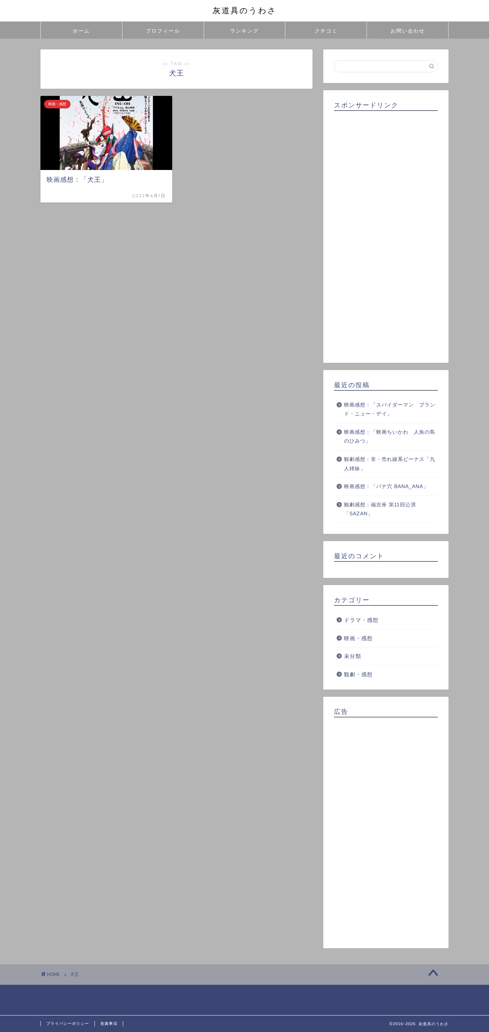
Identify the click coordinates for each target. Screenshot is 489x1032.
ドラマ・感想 (361, 620)
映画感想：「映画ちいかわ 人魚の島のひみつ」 (389, 436)
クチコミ (326, 31)
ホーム (81, 31)
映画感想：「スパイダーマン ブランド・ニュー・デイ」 (389, 409)
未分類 (352, 656)
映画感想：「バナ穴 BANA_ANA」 (386, 486)
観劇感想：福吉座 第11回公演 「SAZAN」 (380, 509)
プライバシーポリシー (67, 1023)
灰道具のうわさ (245, 10)
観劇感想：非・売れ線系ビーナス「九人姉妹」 (389, 464)
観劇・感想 (358, 674)
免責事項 (108, 1023)
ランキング (244, 31)
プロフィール (163, 31)
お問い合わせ (408, 31)
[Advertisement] (386, 234)
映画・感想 (358, 638)
